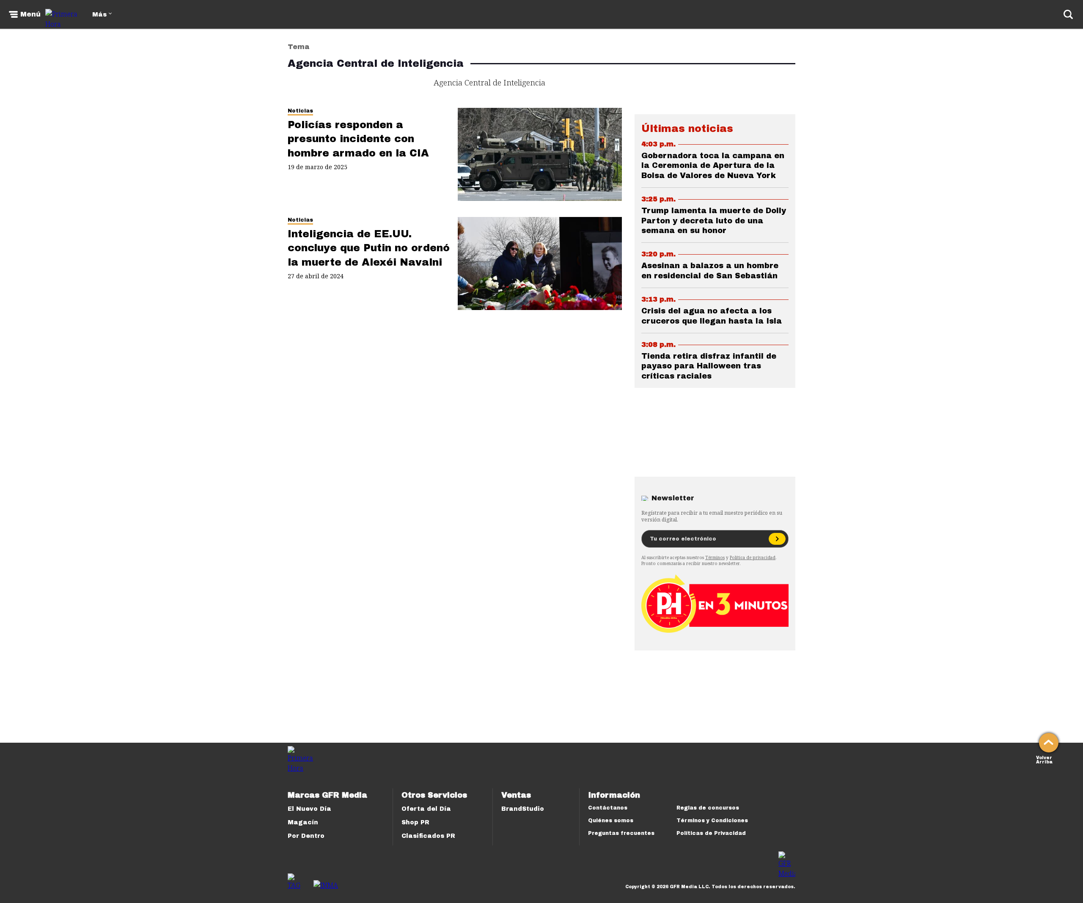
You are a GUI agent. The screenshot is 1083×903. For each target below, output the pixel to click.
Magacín (303, 822)
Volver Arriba (1044, 759)
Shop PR (415, 822)
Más (99, 14)
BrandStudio (522, 809)
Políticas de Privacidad (711, 833)
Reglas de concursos (707, 808)
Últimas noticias (687, 128)
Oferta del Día (426, 809)
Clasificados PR (428, 836)
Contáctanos (607, 808)
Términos (715, 557)
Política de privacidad (752, 557)
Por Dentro (306, 836)
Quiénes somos (610, 820)
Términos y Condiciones (712, 820)
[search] (1068, 14)
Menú (30, 14)
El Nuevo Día (309, 809)
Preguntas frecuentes (621, 833)
